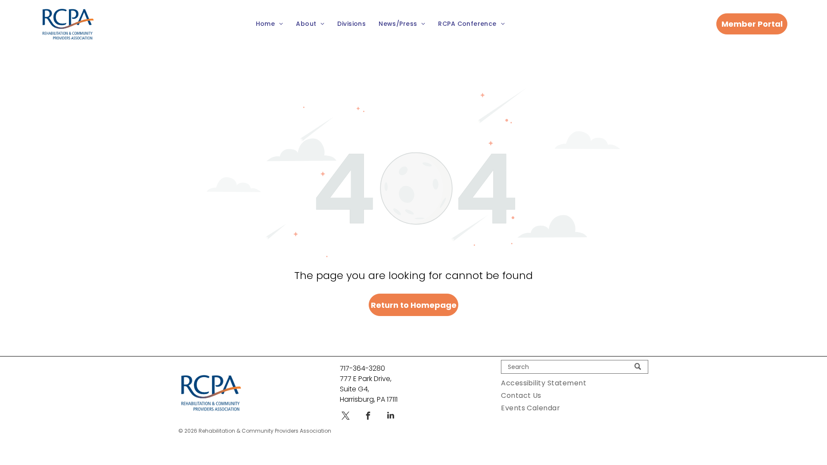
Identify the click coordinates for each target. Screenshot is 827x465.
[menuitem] (269, 24)
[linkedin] (391, 416)
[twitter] (346, 416)
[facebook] (368, 416)
